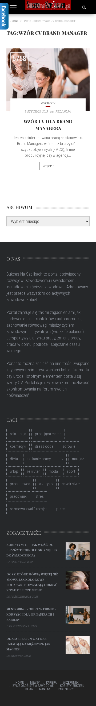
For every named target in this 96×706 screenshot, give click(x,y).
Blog (29, 689)
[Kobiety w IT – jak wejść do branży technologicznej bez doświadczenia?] (78, 551)
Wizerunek (70, 682)
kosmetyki (18, 446)
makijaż (78, 458)
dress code (44, 446)
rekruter (33, 471)
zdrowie (68, 446)
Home (19, 682)
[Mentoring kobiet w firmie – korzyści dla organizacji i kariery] (78, 615)
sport (71, 471)
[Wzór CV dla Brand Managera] (48, 79)
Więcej (48, 166)
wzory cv (46, 483)
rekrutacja (18, 433)
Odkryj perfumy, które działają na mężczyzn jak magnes (28, 643)
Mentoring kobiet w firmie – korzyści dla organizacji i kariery (31, 614)
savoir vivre (71, 483)
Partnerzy (66, 689)
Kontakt (45, 689)
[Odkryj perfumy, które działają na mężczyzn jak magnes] (78, 645)
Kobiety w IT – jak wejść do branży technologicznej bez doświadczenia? (32, 549)
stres (39, 496)
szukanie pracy (39, 458)
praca (61, 508)
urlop (14, 471)
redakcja (63, 111)
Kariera (51, 682)
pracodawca (20, 483)
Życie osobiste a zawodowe (33, 685)
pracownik (18, 496)
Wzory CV (48, 103)
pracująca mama (48, 433)
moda (53, 471)
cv (61, 458)
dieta (14, 458)
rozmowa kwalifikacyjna (28, 508)
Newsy (35, 682)
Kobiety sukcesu (72, 685)
